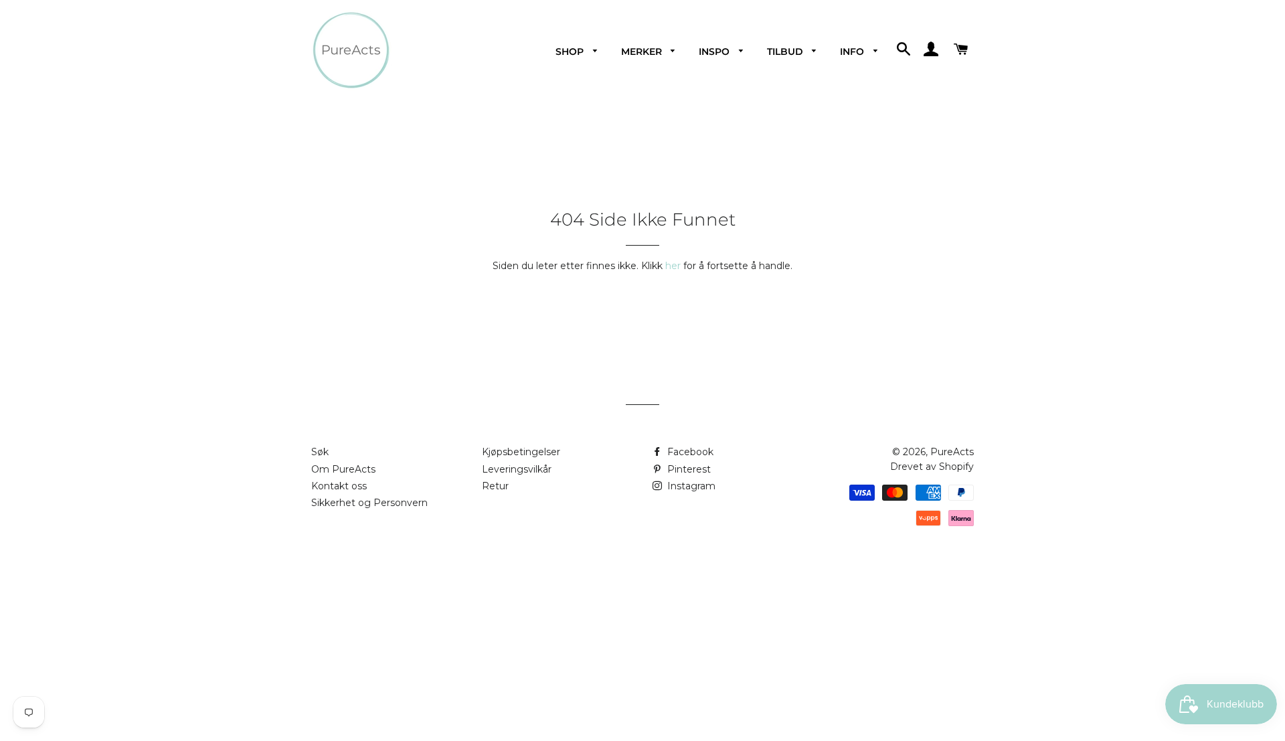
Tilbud (786, 52)
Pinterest (688, 469)
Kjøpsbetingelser (521, 452)
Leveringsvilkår (516, 469)
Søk (320, 452)
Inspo (715, 52)
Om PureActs (343, 469)
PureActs (952, 452)
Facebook (689, 452)
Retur (495, 486)
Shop (570, 52)
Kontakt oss (339, 486)
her (673, 266)
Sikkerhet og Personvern (369, 503)
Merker (643, 52)
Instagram (690, 486)
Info (853, 52)
